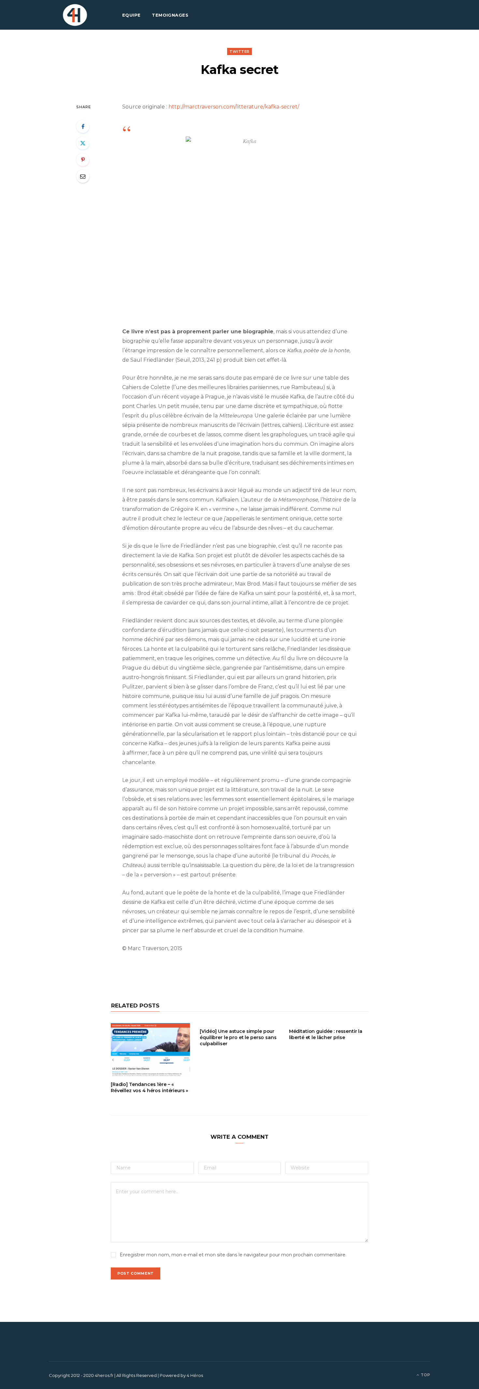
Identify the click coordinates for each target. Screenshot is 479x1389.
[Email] (82, 176)
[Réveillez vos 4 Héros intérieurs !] (75, 15)
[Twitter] (82, 143)
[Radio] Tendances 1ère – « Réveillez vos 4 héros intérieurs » (149, 1087)
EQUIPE (131, 15)
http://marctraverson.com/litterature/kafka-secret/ (233, 107)
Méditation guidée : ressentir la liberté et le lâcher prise (326, 1034)
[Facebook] (82, 126)
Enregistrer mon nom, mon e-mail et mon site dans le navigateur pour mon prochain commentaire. (233, 1255)
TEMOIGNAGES (170, 15)
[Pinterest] (82, 159)
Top (425, 1374)
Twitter (239, 51)
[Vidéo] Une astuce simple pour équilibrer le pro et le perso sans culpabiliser (238, 1037)
